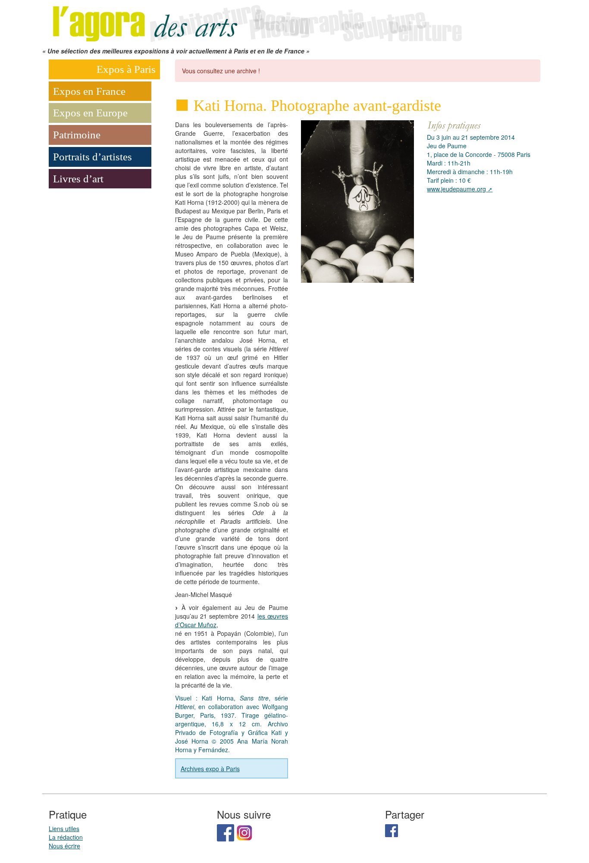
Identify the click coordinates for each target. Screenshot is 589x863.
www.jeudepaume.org (456, 188)
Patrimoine (76, 135)
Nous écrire (64, 845)
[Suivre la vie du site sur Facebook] (225, 832)
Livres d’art (78, 178)
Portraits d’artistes (92, 157)
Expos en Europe (90, 113)
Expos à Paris (126, 69)
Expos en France (89, 91)
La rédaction (66, 837)
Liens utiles (64, 828)
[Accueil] (256, 22)
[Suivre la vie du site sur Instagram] (244, 832)
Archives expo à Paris (210, 768)
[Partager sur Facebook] (391, 829)
